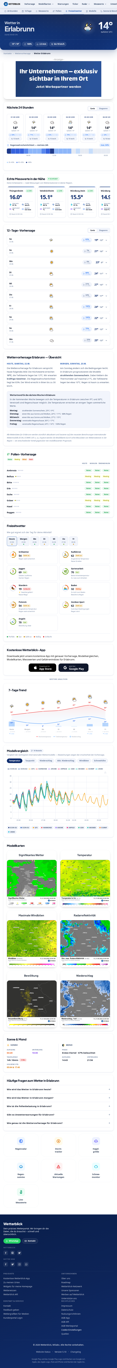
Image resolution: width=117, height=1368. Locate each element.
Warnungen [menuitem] (63, 4)
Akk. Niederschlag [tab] (65, 760)
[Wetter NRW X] (12, 1264)
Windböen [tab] (84, 760)
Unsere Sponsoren (70, 1290)
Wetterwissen (9, 1290)
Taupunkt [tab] (30, 760)
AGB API (65, 1321)
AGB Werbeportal (69, 1325)
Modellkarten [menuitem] (45, 4)
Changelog (75, 1351)
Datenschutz (67, 1309)
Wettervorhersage (23, 53)
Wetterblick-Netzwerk (71, 1286)
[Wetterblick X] (19, 1253)
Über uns (65, 1278)
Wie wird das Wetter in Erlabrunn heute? (29, 1089)
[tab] (12, 541)
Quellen (65, 1333)
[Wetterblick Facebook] (5, 1253)
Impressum (66, 1305)
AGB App (65, 1317)
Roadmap (65, 1282)
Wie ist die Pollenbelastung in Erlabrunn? (29, 1106)
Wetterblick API (10, 1294)
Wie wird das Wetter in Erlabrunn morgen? (30, 1097)
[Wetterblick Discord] (12, 1253)
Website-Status (43, 1351)
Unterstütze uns (69, 1298)
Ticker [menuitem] (75, 4)
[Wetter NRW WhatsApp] (26, 1264)
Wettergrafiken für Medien (16, 1313)
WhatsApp (13, 1241)
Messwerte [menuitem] (99, 4)
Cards (92, 108)
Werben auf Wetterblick (72, 1294)
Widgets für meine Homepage (17, 1286)
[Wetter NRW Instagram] (19, 1264)
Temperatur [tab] (14, 760)
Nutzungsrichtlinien (71, 1313)
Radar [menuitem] (84, 4)
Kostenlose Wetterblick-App (16, 1278)
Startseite (7, 53)
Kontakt (32, 1241)
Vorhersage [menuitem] (29, 4)
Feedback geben (11, 1309)
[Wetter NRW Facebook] (5, 1264)
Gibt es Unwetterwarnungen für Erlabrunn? (30, 1114)
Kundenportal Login (13, 1317)
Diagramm (103, 108)
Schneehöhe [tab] (100, 760)
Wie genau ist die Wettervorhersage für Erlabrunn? (34, 1123)
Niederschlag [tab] (46, 760)
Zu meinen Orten (11, 1282)
